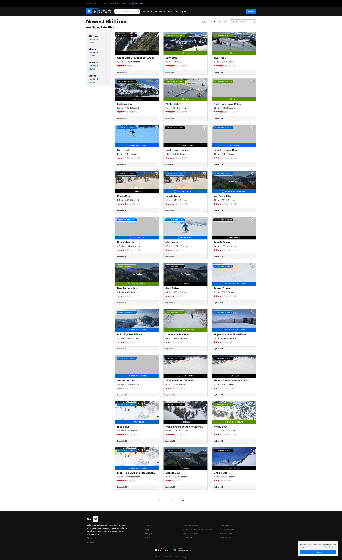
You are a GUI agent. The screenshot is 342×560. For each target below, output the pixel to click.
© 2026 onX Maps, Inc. (164, 557)
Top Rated (93, 39)
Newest (92, 42)
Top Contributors (190, 525)
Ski (123, 3)
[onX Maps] (92, 521)
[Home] (100, 11)
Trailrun (114, 3)
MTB (97, 3)
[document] (318, 548)
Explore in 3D (122, 72)
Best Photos (159, 11)
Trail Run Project (227, 529)
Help (147, 529)
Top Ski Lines (173, 11)
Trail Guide (147, 11)
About (148, 525)
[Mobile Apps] (184, 11)
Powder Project (226, 533)
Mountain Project (190, 533)
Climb (88, 3)
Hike (104, 3)
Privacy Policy (328, 547)
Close (318, 552)
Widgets (149, 533)
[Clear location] (254, 21)
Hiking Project (226, 525)
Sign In (251, 11)
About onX (92, 538)
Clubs (148, 537)
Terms (176, 557)
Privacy (183, 557)
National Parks (226, 537)
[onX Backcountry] (137, 3)
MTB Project (187, 537)
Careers (90, 542)
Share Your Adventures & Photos (197, 529)
